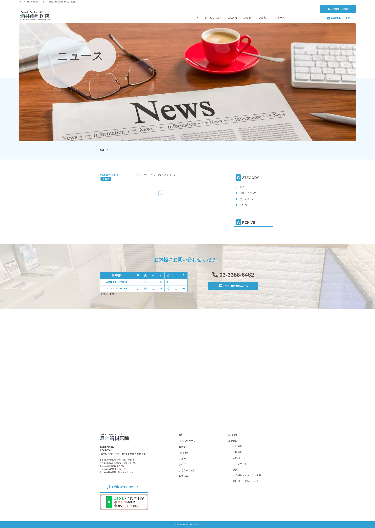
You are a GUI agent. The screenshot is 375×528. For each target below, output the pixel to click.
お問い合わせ (186, 476)
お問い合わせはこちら (235, 285)
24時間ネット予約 (340, 18)
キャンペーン (247, 199)
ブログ (182, 464)
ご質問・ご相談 (340, 9)
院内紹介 (247, 17)
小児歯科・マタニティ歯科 (247, 475)
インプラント (240, 463)
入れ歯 (236, 458)
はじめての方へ (213, 17)
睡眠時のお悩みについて (246, 481)
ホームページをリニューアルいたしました (154, 175)
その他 (243, 205)
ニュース (279, 17)
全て (242, 187)
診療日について (248, 193)
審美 (235, 469)
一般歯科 (237, 446)
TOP (197, 17)
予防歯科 (237, 452)
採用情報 (233, 435)
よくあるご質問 (187, 470)
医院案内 (232, 17)
